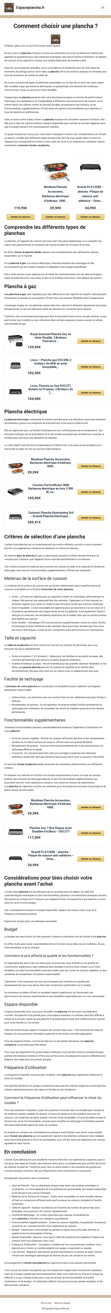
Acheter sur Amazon (20, 217)
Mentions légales (62, 1303)
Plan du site (46, 1303)
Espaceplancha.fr (30, 7)
